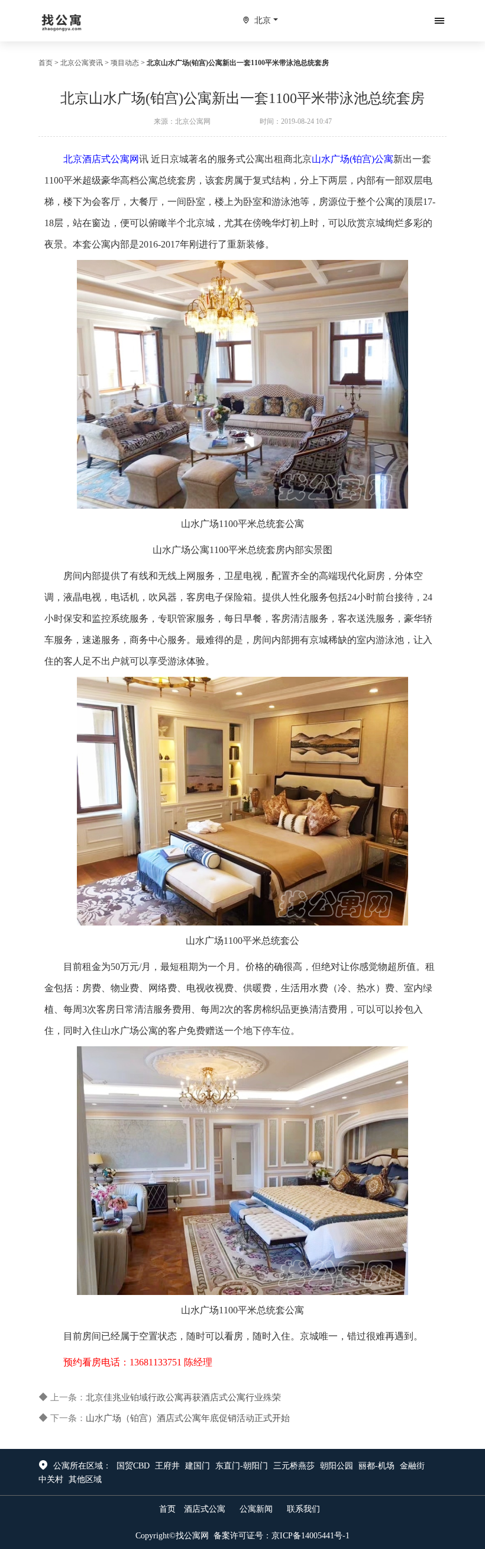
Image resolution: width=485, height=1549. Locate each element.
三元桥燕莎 (294, 1465)
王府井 (167, 1465)
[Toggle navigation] (439, 20)
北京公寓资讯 (81, 63)
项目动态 (125, 63)
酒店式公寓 (204, 1509)
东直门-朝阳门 (241, 1465)
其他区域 (85, 1479)
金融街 (412, 1465)
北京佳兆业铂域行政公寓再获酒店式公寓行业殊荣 (183, 1397)
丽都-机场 (376, 1465)
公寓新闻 (256, 1509)
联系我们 (303, 1509)
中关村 (50, 1479)
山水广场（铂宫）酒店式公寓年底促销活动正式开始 (188, 1418)
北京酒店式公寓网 (101, 159)
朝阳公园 (336, 1465)
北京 (262, 20)
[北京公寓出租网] (62, 20)
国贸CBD (133, 1465)
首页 (45, 63)
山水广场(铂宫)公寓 (352, 159)
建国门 (197, 1465)
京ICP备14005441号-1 (310, 1535)
